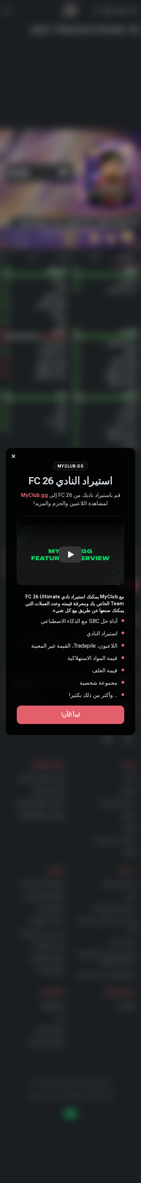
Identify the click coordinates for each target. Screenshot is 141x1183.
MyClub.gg (34, 495)
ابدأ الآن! (70, 714)
